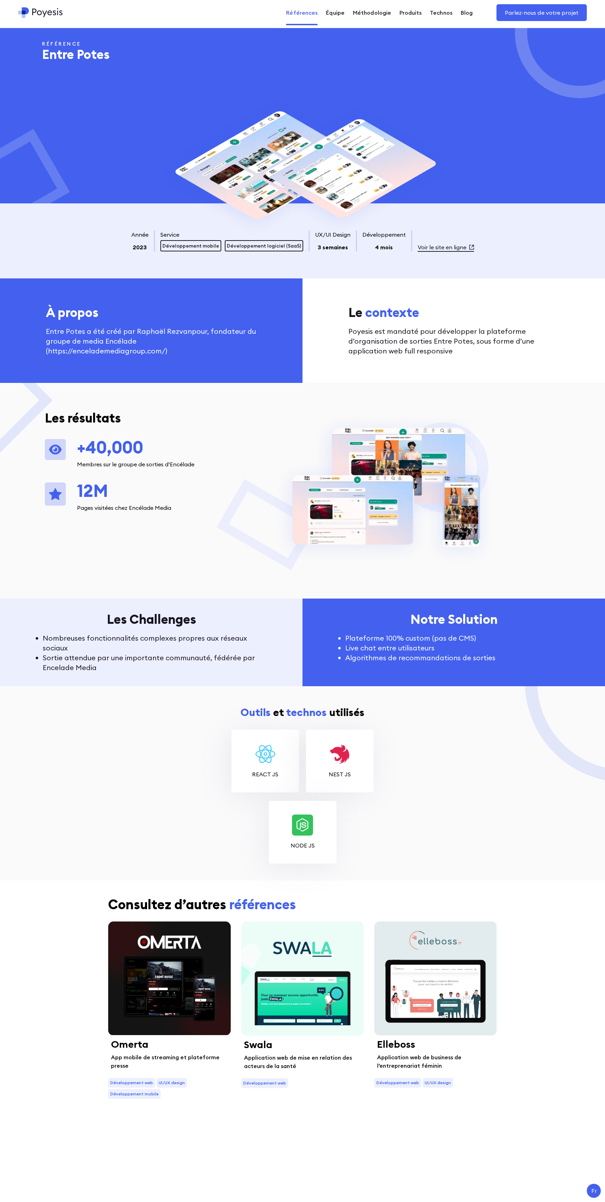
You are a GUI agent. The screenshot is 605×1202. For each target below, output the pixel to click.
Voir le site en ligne (442, 247)
